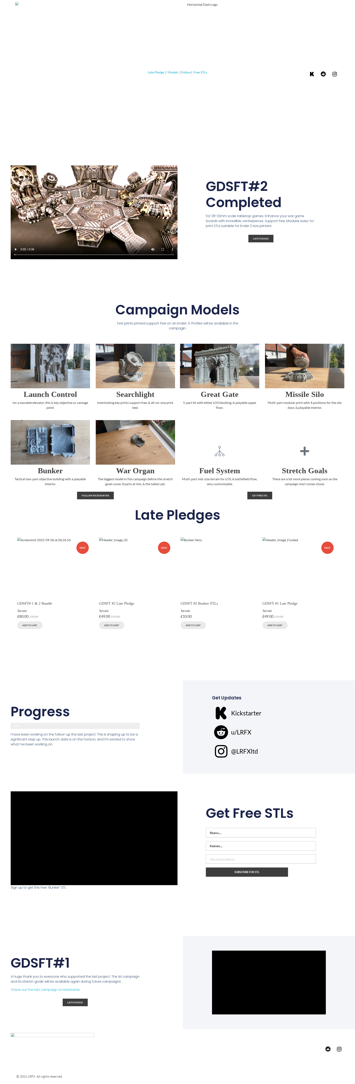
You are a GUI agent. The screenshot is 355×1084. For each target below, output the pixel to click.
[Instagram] (335, 74)
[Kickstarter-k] (312, 74)
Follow (186, 72)
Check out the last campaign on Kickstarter (45, 989)
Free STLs (200, 72)
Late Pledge (156, 72)
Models (173, 72)
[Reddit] (323, 74)
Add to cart (29, 625)
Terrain (22, 611)
